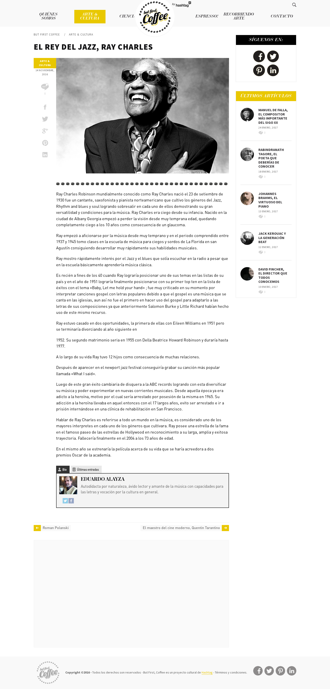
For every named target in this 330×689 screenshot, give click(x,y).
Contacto (282, 17)
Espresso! (207, 17)
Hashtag (207, 672)
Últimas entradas (88, 469)
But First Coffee (47, 34)
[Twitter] (65, 501)
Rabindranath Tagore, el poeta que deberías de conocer (271, 157)
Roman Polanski (56, 527)
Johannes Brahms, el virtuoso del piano (270, 199)
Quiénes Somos (48, 17)
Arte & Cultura (89, 17)
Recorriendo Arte (239, 17)
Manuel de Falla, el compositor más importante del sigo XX (273, 116)
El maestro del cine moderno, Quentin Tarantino (181, 527)
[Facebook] (71, 501)
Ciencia (127, 17)
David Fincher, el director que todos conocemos (272, 275)
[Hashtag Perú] (183, 4)
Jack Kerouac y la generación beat (272, 237)
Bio (64, 469)
